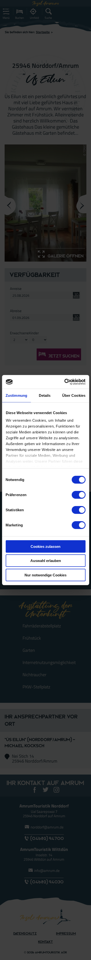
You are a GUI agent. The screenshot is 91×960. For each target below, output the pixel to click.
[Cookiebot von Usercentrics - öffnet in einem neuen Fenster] (64, 382)
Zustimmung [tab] (16, 395)
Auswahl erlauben (45, 561)
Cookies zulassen (45, 546)
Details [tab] (45, 395)
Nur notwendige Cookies (45, 575)
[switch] (78, 495)
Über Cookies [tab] (73, 395)
